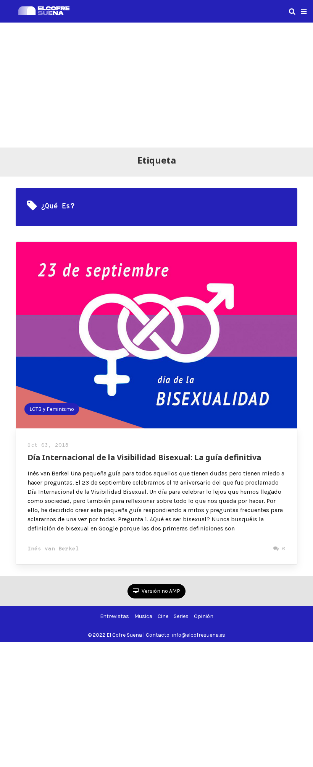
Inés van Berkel (53, 549)
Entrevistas (114, 616)
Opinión (203, 616)
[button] (304, 11)
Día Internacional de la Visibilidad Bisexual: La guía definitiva (144, 457)
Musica (143, 616)
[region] (156, 84)
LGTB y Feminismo (51, 409)
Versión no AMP (160, 591)
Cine (163, 616)
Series (181, 616)
